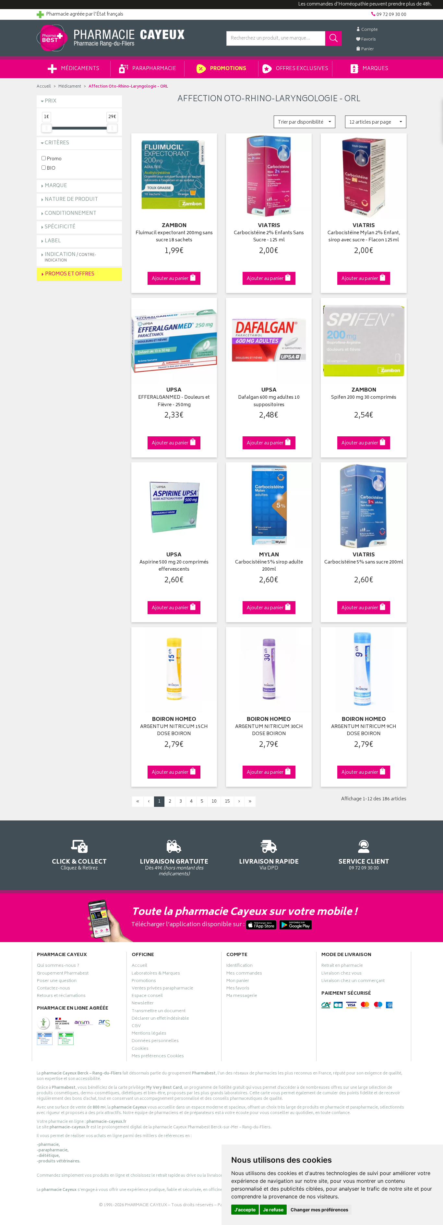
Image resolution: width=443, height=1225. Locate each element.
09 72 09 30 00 (364, 864)
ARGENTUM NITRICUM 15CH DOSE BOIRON (174, 730)
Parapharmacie (153, 69)
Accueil (44, 86)
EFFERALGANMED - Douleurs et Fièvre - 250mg (174, 401)
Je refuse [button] (273, 1209)
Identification (239, 966)
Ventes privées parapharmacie (162, 989)
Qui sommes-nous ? (58, 966)
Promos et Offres (69, 274)
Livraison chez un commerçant (353, 981)
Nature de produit (71, 199)
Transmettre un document (159, 1012)
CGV (136, 1027)
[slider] (46, 128)
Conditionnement (70, 213)
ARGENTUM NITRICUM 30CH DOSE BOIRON (269, 730)
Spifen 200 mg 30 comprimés (363, 398)
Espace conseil (147, 996)
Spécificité (60, 227)
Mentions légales (149, 1034)
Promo (54, 159)
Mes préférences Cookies (158, 1057)
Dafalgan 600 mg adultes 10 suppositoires (269, 401)
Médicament (69, 86)
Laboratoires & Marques (156, 974)
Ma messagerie (241, 996)
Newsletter (143, 1004)
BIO (50, 168)
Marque (56, 186)
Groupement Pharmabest (63, 974)
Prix (50, 101)
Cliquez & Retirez (79, 864)
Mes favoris (237, 989)
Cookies (140, 1049)
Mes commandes (244, 974)
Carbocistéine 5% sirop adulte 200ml (269, 566)
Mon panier (237, 981)
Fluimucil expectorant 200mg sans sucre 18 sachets (174, 237)
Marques (375, 69)
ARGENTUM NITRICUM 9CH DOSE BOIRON (363, 730)
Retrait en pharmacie (342, 966)
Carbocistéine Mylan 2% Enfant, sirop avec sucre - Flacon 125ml (364, 237)
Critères (57, 143)
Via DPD (269, 864)
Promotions (227, 69)
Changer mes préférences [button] (319, 1209)
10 (214, 801)
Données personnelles (155, 1041)
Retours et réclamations (61, 996)
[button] (304, 121)
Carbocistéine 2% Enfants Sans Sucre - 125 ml (269, 237)
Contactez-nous (53, 989)
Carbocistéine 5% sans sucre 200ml (363, 562)
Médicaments (79, 69)
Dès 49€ (174, 867)
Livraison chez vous (341, 974)
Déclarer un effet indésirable (160, 1019)
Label (53, 241)
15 (227, 801)
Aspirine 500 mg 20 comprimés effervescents (174, 566)
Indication (70, 257)
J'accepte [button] (245, 1209)
